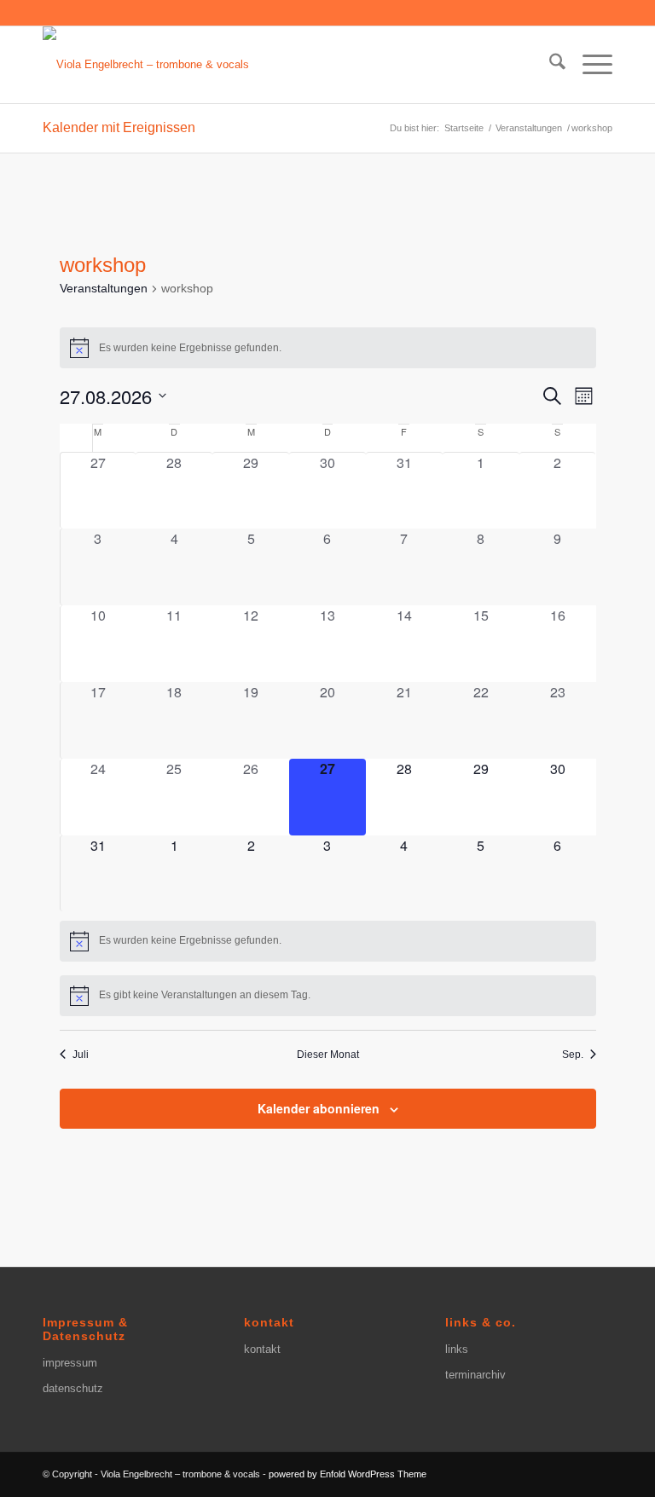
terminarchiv (475, 1374)
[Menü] (588, 64)
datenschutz (73, 1388)
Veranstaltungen (104, 288)
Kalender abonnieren (319, 1108)
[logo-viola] (146, 64)
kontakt (262, 1349)
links (456, 1349)
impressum (70, 1362)
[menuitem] (548, 64)
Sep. (572, 1055)
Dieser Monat (328, 1055)
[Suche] (548, 64)
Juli (80, 1055)
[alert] (328, 347)
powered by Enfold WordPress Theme (347, 1474)
